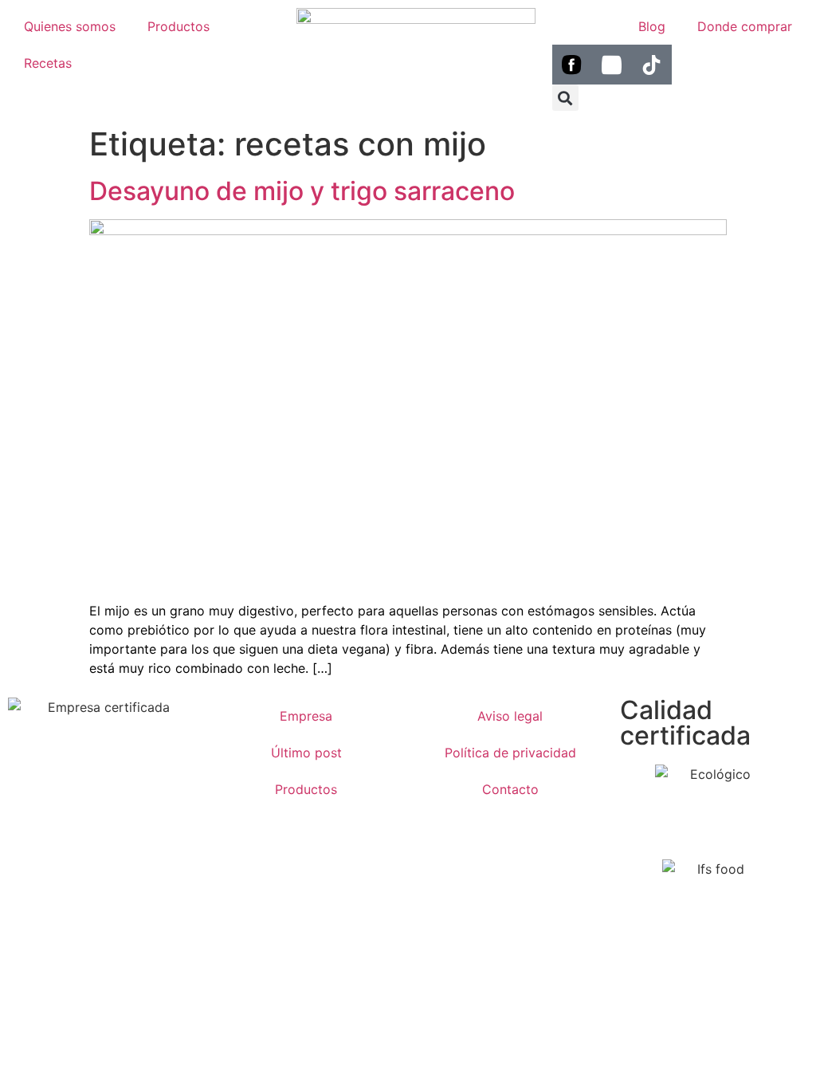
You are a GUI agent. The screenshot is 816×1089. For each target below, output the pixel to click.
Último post (306, 753)
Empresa (306, 716)
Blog (651, 26)
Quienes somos (70, 26)
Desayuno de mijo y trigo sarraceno (302, 190)
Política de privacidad (510, 753)
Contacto (510, 789)
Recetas (48, 63)
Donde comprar (744, 26)
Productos (178, 26)
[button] (565, 98)
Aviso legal (510, 716)
